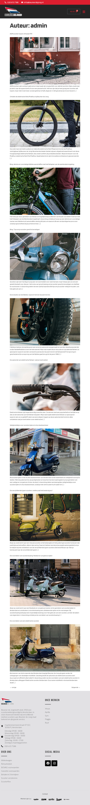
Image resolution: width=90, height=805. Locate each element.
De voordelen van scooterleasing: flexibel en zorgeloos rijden (31, 556)
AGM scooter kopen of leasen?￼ (21, 34)
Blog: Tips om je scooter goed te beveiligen (25, 229)
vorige (13, 687)
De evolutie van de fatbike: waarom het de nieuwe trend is (30, 295)
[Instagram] (54, 763)
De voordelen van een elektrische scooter (24, 621)
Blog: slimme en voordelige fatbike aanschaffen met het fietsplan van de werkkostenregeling (42, 164)
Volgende (75, 687)
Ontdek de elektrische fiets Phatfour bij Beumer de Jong (29, 97)
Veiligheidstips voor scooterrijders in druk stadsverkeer (29, 425)
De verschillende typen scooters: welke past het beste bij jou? (31, 490)
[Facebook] (48, 763)
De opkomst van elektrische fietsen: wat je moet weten (29, 360)
